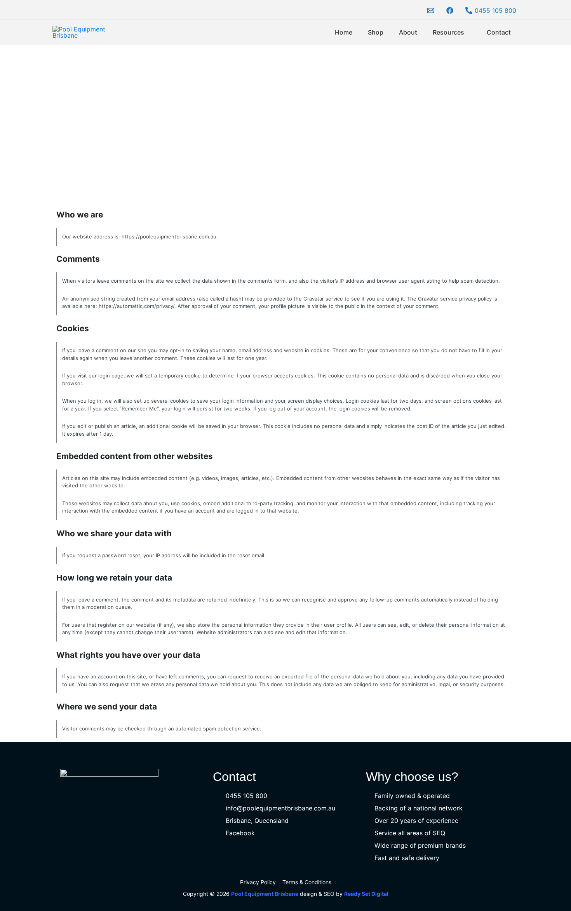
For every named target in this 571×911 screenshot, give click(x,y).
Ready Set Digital (366, 893)
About (408, 32)
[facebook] (451, 10)
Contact (499, 32)
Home (343, 32)
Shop (375, 32)
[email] (432, 10)
